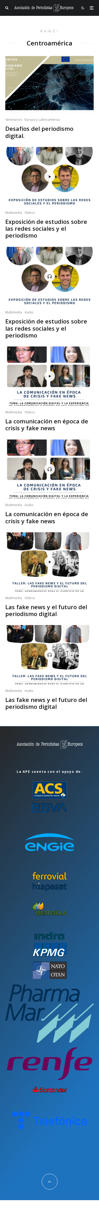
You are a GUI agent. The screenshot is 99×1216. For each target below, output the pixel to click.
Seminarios (13, 119)
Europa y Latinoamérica (42, 119)
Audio (29, 312)
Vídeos (30, 212)
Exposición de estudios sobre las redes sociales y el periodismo (46, 228)
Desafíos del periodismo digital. (39, 132)
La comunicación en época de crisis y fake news (46, 425)
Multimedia (13, 212)
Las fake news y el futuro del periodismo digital (46, 610)
